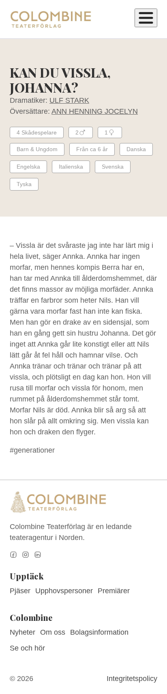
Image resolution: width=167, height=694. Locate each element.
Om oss (52, 632)
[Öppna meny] (146, 18)
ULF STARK (69, 100)
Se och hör (27, 648)
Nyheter (22, 632)
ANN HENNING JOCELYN (94, 111)
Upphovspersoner (64, 591)
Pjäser (20, 591)
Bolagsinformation (99, 632)
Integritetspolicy (132, 678)
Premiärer (114, 591)
